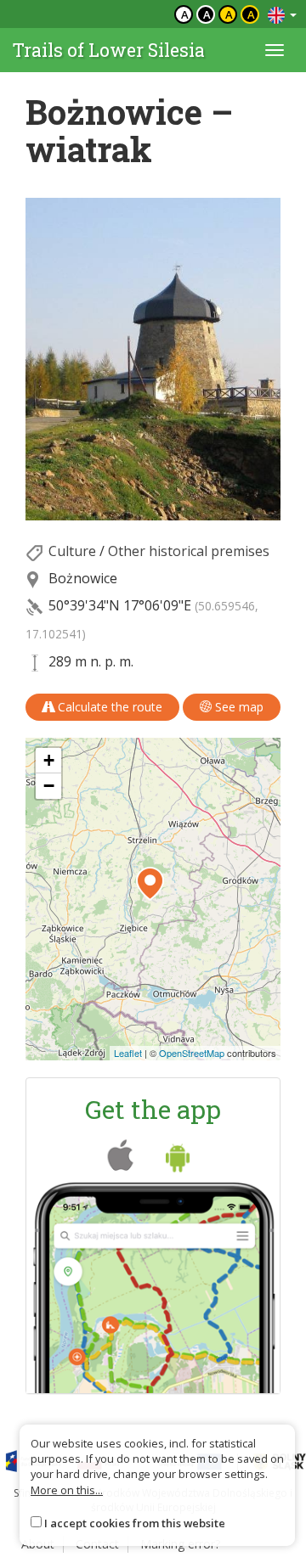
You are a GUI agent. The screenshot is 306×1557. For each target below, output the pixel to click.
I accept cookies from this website (134, 1523)
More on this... (67, 1490)
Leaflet (128, 1053)
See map (238, 707)
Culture (72, 551)
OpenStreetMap (191, 1053)
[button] (150, 884)
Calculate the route (108, 707)
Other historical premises (188, 551)
